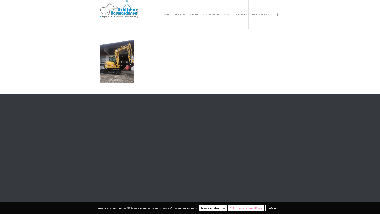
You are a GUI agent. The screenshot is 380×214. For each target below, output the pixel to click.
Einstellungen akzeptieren (213, 208)
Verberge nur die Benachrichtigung (246, 208)
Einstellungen (273, 208)
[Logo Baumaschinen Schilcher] (119, 14)
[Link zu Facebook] (277, 14)
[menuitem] (166, 14)
